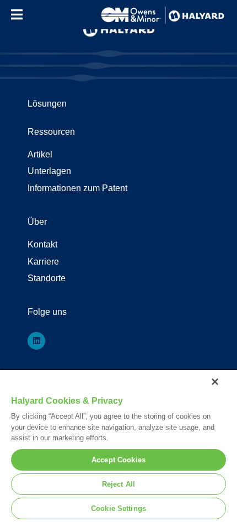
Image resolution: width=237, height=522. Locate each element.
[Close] (215, 381)
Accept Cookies (118, 460)
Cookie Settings (118, 508)
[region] (118, 445)
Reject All (118, 484)
